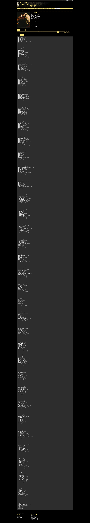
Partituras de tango (20, 517)
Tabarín (19, 40)
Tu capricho (20, 458)
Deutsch (68, 0)
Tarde (19, 174)
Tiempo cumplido (20, 276)
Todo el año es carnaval (21, 333)
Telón (18, 248)
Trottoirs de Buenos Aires (22, 444)
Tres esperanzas (20, 405)
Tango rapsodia (20, 136)
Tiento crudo (20, 287)
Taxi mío (19, 185)
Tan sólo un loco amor (21, 70)
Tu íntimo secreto (20, 465)
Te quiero (19, 231)
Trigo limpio (20, 414)
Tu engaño (19, 463)
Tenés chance (20, 256)
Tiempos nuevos (20, 283)
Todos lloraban (20, 347)
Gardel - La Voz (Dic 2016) (35, 14)
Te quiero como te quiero (22, 233)
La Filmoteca (52, 8)
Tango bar (19, 83)
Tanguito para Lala (21, 166)
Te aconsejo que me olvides (22, 186)
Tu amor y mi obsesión (21, 448)
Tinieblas (19, 303)
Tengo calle (19, 259)
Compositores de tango (34, 519)
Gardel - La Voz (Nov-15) (35, 18)
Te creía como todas (21, 196)
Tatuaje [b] (19, 184)
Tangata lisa (20, 72)
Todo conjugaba (20, 331)
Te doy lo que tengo (21, 199)
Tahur (19, 49)
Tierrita (19, 297)
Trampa (19, 379)
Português (71, 0)
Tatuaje (19, 183)
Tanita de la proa (20, 168)
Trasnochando (20, 392)
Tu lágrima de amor (21, 466)
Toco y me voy (20, 320)
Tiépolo (19, 288)
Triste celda (19, 420)
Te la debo (19, 210)
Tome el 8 (19, 357)
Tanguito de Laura (21, 165)
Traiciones (19, 377)
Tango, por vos (20, 151)
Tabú (18, 42)
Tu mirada (19, 468)
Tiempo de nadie (20, 277)
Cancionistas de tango (34, 518)
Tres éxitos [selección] (21, 407)
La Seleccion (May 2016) (35, 17)
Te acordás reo (20, 187)
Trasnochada (20, 390)
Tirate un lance (20, 312)
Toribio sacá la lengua (21, 360)
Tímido (19, 301)
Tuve (18, 507)
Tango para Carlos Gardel (22, 127)
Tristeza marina (20, 433)
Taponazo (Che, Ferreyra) (22, 172)
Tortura (19, 365)
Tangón (19, 154)
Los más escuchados (34, 24)
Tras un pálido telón (21, 389)
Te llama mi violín (21, 212)
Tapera (19, 171)
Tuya (18, 508)
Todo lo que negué (21, 342)
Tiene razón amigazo (21, 286)
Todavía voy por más (21, 328)
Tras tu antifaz (20, 388)
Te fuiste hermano (21, 204)
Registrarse (60, 0)
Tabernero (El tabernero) (22, 41)
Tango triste (20, 142)
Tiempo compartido (21, 275)
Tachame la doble (20, 43)
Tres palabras (20, 409)
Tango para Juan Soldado (22, 131)
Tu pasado (19, 475)
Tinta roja (19, 305)
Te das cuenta (20, 197)
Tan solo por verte (21, 68)
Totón (18, 370)
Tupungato (19, 493)
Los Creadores (27, 8)
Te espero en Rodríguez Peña (22, 200)
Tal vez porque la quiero (22, 55)
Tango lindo (20, 121)
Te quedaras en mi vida (21, 230)
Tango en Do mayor (21, 112)
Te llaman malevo (20, 213)
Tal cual (19, 50)
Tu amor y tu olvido (21, 449)
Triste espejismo (20, 423)
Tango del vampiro (21, 107)
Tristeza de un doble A (21, 432)
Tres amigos (20, 402)
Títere (19, 315)
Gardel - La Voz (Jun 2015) (35, 20)
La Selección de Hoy (34, 26)
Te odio (19, 224)
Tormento (19, 363)
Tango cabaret (20, 85)
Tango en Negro (20, 115)
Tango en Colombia (21, 111)
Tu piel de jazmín (20, 480)
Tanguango (19, 156)
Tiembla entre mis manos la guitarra (24, 273)
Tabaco (19, 38)
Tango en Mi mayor (21, 114)
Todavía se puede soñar (21, 327)
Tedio (18, 246)
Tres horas (19, 408)
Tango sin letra (20, 140)
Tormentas (19, 362)
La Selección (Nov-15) (34, 19)
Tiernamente (20, 289)
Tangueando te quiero (21, 157)
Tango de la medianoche (22, 93)
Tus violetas (20, 506)
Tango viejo (19, 144)
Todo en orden (20, 334)
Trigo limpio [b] (20, 415)
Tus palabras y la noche (21, 504)
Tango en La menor (21, 113)
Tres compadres (20, 404)
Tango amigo (20, 80)
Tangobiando (20, 152)
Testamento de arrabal (21, 269)
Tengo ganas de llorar (21, 260)
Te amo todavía (20, 189)
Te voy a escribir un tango (22, 243)
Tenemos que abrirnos (21, 255)
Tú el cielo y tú (20, 462)
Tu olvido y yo (20, 473)
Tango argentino (20, 81)
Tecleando (19, 245)
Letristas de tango (34, 516)
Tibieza (19, 271)
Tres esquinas (20, 406)
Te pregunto (20, 229)
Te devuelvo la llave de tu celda (23, 198)
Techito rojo (19, 244)
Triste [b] (19, 419)
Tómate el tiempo (20, 356)
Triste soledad (20, 429)
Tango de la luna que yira (22, 92)
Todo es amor (20, 335)
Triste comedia (20, 421)
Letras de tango (19, 515)
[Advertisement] (59, 18)
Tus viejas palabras (21, 505)
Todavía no (19, 326)
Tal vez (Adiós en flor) (21, 51)
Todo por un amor (20, 343)
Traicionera (19, 376)
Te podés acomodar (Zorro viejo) (23, 228)
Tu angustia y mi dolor (21, 451)
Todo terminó (20, 345)
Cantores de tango (34, 517)
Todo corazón (20, 332)
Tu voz (19, 489)
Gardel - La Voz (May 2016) (35, 16)
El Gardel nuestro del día (35, 25)
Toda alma (19, 321)
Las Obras (22, 8)
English (66, 0)
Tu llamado (19, 467)
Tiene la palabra (20, 285)
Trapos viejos (20, 385)
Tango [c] (19, 77)
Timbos (19, 300)
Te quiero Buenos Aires (21, 232)
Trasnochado (20, 391)
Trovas (19, 445)
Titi (18, 316)
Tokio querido (20, 348)
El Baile (37, 8)
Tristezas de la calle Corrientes (23, 436)
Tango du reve (20, 110)
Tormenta (19, 361)
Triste (19, 418)
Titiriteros (19, 317)
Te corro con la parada (21, 195)
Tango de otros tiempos (21, 98)
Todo (18, 329)
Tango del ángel (20, 100)
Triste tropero (20, 430)
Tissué (19, 314)
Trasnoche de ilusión (21, 394)
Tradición (19, 373)
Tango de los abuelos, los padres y (23, 96)
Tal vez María (20, 53)
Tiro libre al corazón (21, 313)
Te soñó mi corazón (21, 240)
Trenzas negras (20, 400)
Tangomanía (20, 153)
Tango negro (20, 124)
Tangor (19, 155)
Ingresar (57, 0)
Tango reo (19, 137)
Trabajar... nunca (20, 372)
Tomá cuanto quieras (21, 349)
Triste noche (20, 424)
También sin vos (20, 63)
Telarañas (19, 247)
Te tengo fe (19, 241)
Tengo (19, 258)
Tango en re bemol (21, 116)
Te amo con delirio (21, 188)
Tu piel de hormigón (21, 479)
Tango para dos (20, 128)
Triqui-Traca (20, 417)
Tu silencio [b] (20, 488)
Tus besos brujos (20, 497)
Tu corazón (19, 460)
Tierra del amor (20, 290)
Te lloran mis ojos (20, 218)
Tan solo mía (20, 67)
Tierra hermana (20, 292)
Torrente (19, 364)
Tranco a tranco (20, 380)
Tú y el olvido (20, 490)
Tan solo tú (19, 69)
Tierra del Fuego (20, 291)
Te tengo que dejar (21, 242)
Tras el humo (20, 387)
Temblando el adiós (21, 253)
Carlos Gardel (32, 8)
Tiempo (19, 274)
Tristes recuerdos (20, 431)
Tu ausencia (20, 452)
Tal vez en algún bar (21, 52)
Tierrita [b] (19, 298)
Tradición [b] (20, 374)
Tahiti (19, 48)
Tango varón (20, 143)
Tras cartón (19, 386)
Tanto (18, 170)
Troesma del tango (21, 438)
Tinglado (19, 302)
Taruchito (19, 180)
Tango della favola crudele (22, 109)
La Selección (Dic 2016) (34, 15)
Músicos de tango (34, 515)
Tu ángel (19, 450)
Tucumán (19, 492)
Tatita (18, 182)
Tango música (19, 516)
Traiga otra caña (20, 378)
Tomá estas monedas (21, 350)
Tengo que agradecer (21, 262)
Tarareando (19, 173)
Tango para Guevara (21, 130)
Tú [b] (19, 447)
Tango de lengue (20, 95)
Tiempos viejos (20, 284)
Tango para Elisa (20, 129)
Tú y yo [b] (19, 491)
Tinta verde (19, 306)
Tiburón (19, 272)
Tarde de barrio (20, 175)
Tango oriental (20, 125)
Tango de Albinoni (21, 87)
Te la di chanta (20, 211)
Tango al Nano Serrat (21, 79)
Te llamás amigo (20, 216)
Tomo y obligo (20, 358)
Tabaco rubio (20, 39)
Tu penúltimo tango (21, 476)
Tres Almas (19, 401)
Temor (19, 254)
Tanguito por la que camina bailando (24, 167)
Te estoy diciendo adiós (21, 202)
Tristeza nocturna (20, 434)
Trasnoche (19, 393)
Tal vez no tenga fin (21, 54)
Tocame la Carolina (21, 319)
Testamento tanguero (21, 270)
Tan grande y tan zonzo (21, 64)
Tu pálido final (20, 474)
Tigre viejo (19, 299)
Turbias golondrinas (21, 494)
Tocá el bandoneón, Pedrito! (22, 318)
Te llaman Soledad (21, 214)
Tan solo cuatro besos (21, 66)
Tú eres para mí (20, 464)
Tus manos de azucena (21, 502)
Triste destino (20, 422)
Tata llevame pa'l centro (21, 181)
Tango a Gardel (20, 78)
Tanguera (19, 158)
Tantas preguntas (20, 169)
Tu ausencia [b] (20, 453)
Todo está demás (20, 341)
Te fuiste (19, 203)
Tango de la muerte (21, 94)
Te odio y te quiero (21, 225)
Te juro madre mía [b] (21, 209)
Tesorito (19, 268)
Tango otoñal (20, 126)
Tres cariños (20, 403)
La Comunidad (46, 8)
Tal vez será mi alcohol (21, 56)
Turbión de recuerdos (21, 495)
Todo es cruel (20, 336)
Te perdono (19, 226)
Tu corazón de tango (21, 461)
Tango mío (19, 123)
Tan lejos (19, 65)
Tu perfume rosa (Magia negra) (23, 477)
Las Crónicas (41, 8)
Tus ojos (19, 503)
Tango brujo (20, 84)
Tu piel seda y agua (21, 481)
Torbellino (19, 359)
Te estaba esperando (21, 201)
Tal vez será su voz (21, 57)
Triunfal (19, 437)
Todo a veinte (20, 330)
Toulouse (19, 371)
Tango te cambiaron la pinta (22, 141)
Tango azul (19, 82)
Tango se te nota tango (21, 139)
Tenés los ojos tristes (21, 257)
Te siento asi (20, 239)
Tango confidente (20, 86)
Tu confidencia (20, 459)
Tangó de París (20, 99)
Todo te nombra (20, 344)
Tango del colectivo (21, 101)
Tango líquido (20, 122)
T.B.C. (18, 37)
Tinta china (19, 304)
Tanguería (19, 159)
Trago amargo (20, 375)
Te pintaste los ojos (21, 227)
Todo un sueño (20, 346)
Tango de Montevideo (21, 97)
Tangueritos (20, 160)
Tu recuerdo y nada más (22, 482)
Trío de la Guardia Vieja (21, 416)
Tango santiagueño (21, 138)
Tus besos (19, 496)
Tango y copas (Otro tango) (22, 145)
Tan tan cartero (20, 71)
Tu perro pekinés (20, 478)
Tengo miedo (20, 261)
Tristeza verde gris (21, 435)
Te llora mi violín (20, 217)
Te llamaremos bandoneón (22, 215)
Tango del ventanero (21, 108)
